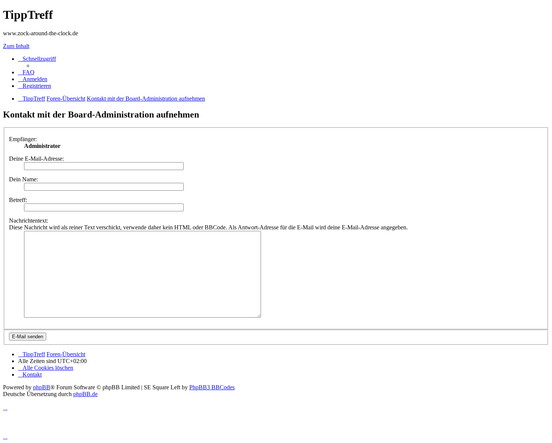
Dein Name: (23, 179)
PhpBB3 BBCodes (212, 387)
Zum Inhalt (16, 46)
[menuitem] (26, 72)
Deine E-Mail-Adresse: (36, 158)
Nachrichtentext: (28, 220)
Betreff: (18, 200)
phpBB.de (85, 394)
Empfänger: (23, 139)
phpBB (41, 387)
